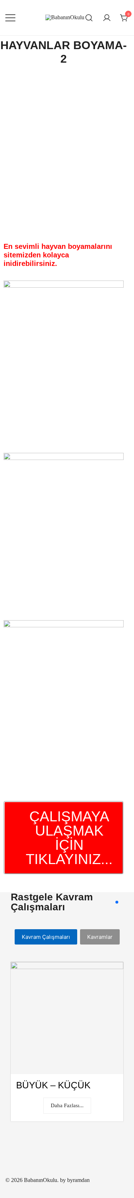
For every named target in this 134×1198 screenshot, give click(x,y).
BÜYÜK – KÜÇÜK (53, 1085)
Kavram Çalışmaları (46, 936)
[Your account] (107, 18)
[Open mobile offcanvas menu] (10, 17)
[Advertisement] (67, 147)
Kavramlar (100, 936)
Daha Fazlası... (67, 1105)
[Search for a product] (89, 17)
